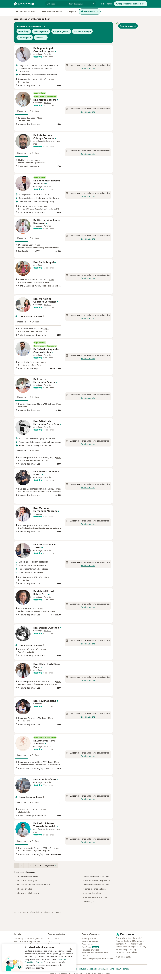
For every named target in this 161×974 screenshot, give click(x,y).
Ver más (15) (88, 901)
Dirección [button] (21, 111)
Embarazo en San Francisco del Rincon (32, 884)
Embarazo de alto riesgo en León (97, 880)
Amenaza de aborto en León (95, 897)
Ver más (39, 37)
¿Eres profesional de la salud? (130, 3)
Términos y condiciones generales (29, 938)
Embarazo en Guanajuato (26, 880)
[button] (109, 26)
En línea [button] (35, 111)
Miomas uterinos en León (94, 889)
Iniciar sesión (107, 3)
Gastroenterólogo (82, 31)
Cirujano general (61, 31)
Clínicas (51, 941)
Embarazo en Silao (23, 889)
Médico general (41, 31)
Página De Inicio (20, 912)
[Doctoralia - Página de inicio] (28, 3)
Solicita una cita (88, 68)
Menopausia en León (92, 893)
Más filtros (90, 11)
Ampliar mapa (127, 26)
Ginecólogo (23, 31)
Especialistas (53, 938)
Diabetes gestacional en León (96, 884)
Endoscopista (24, 37)
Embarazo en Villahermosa (27, 893)
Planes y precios (89, 938)
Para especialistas (90, 941)
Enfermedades (34, 912)
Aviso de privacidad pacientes (27, 941)
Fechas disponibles (51, 11)
